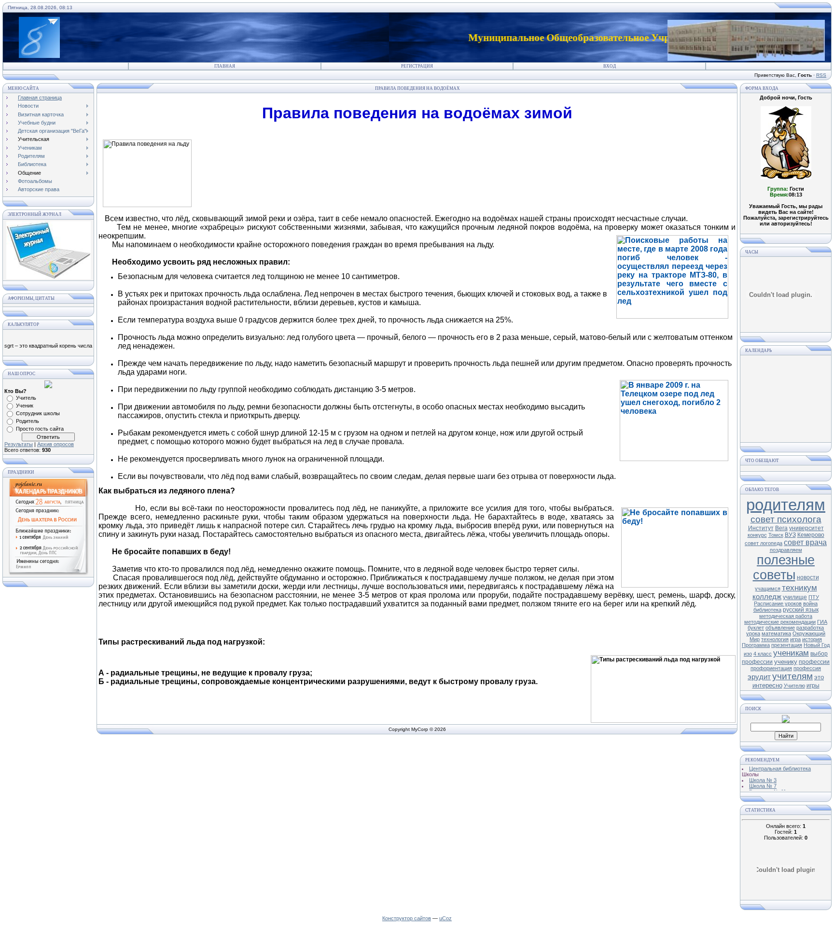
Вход (609, 66)
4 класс (762, 654)
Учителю (794, 685)
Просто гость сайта (40, 429)
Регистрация (417, 66)
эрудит (759, 677)
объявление (780, 628)
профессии (814, 662)
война (810, 603)
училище (795, 597)
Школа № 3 (763, 775)
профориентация (771, 668)
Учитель (26, 398)
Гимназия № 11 (767, 787)
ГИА (822, 622)
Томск (775, 535)
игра (795, 639)
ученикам (791, 653)
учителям (792, 676)
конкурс (757, 535)
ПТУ (813, 597)
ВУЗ (790, 535)
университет (806, 528)
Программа (756, 645)
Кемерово (810, 535)
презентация (786, 645)
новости (808, 577)
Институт (761, 528)
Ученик (24, 405)
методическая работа (785, 616)
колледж (766, 597)
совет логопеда (763, 543)
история (812, 639)
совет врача (805, 542)
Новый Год (817, 645)
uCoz (445, 918)
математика (776, 633)
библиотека (767, 610)
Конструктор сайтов (406, 918)
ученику (785, 661)
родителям (785, 505)
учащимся (767, 588)
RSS (821, 75)
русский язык (801, 609)
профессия (807, 668)
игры (813, 685)
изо (748, 654)
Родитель (27, 421)
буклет (756, 628)
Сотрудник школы (38, 413)
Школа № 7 (763, 781)
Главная (224, 66)
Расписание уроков (778, 603)
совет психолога (786, 519)
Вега (781, 528)
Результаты (18, 444)
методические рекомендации (780, 622)
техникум (799, 587)
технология (775, 639)
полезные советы (784, 567)
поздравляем (786, 550)
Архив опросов (55, 444)
